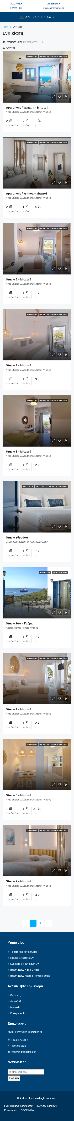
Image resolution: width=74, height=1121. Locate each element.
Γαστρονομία (17, 1013)
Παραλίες (15, 995)
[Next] (48, 923)
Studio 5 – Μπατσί (18, 279)
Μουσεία (15, 1007)
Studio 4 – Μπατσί (18, 795)
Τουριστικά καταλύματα (23, 951)
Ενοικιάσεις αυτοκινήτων (24, 963)
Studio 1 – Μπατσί (18, 451)
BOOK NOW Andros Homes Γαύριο (30, 975)
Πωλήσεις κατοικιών (22, 957)
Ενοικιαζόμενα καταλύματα (18, 1106)
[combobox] (33, 42)
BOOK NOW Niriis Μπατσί (25, 969)
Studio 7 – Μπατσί (18, 881)
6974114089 (16, 8)
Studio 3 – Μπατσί (18, 365)
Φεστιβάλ (15, 1001)
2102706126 (16, 4)
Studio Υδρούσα (17, 537)
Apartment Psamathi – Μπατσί (27, 107)
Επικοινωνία (10, 1110)
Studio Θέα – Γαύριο (19, 623)
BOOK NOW (27, 1110)
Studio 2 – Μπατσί (18, 709)
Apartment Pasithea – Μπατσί (26, 193)
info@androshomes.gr (24, 1051)
